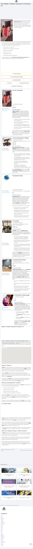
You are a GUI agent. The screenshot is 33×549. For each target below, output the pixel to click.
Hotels (2, 531)
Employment (2, 522)
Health (2, 529)
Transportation (3, 542)
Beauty (2, 517)
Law (1, 532)
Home (2, 530)
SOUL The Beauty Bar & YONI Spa (17, 76)
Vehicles (2, 545)
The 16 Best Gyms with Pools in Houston (26, 450)
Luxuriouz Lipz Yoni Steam (24, 83)
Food (1, 528)
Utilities (2, 544)
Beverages (2, 518)
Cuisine (2, 520)
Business (2, 519)
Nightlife (2, 534)
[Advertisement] (16, 12)
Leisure (2, 533)
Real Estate (2, 535)
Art (1, 516)
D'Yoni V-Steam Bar (17, 73)
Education (2, 521)
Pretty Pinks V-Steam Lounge (17, 86)
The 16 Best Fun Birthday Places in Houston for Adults (8, 450)
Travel (1, 543)
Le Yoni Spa (9, 83)
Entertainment (3, 523)
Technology (2, 541)
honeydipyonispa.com (6, 192)
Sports (2, 540)
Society (2, 539)
